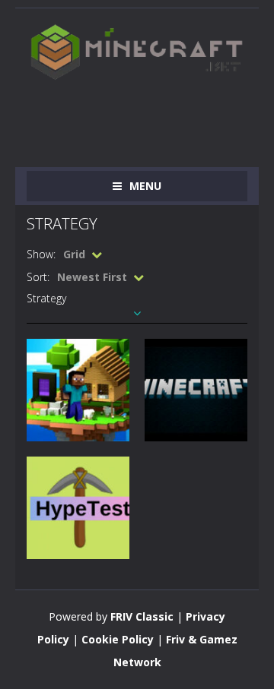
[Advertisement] (150, 116)
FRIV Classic (142, 616)
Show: (41, 254)
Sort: (38, 277)
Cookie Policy (117, 639)
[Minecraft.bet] (137, 51)
